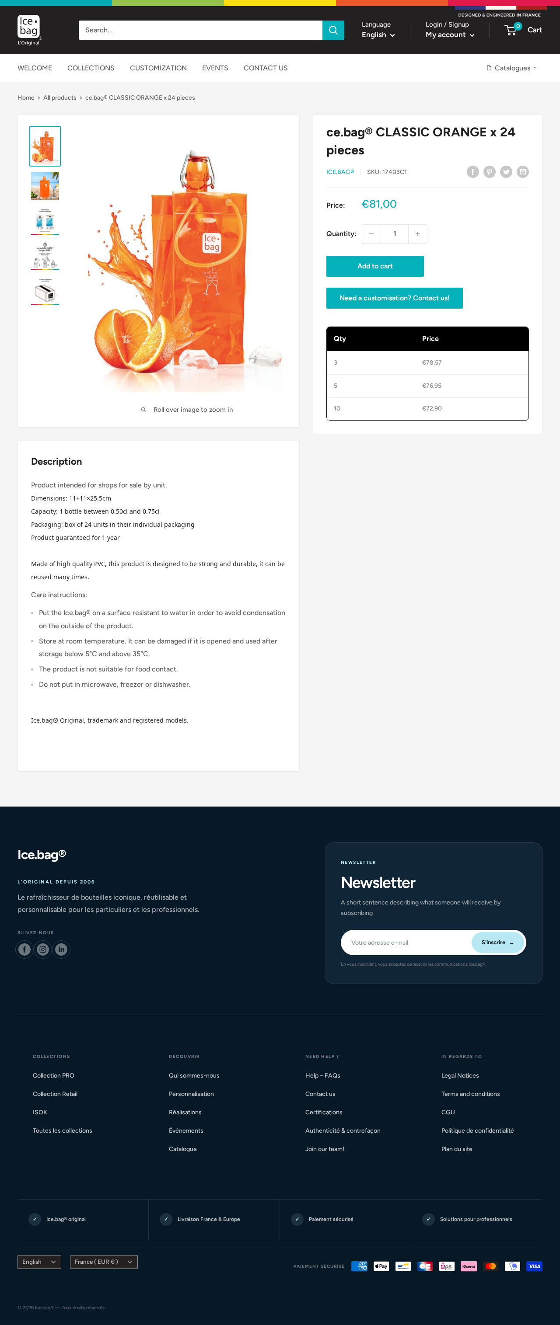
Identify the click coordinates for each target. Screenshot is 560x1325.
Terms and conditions (474, 1094)
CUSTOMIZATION (158, 68)
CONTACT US (266, 68)
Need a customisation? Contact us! (395, 298)
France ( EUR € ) (96, 1261)
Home (26, 97)
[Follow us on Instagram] (43, 949)
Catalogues (512, 68)
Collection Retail (59, 1094)
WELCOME (35, 68)
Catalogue (186, 1149)
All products (60, 97)
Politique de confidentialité (481, 1130)
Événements (190, 1130)
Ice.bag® (340, 172)
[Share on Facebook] (473, 171)
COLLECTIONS (91, 68)
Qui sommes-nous (198, 1075)
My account (447, 34)
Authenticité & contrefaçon (346, 1130)
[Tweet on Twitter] (506, 171)
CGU (451, 1112)
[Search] (333, 30)
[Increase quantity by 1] (418, 234)
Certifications (327, 1112)
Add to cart (375, 266)
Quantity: (341, 234)
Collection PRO (57, 1075)
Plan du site (460, 1149)
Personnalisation (195, 1094)
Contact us (324, 1094)
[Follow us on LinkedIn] (61, 949)
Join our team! (328, 1149)
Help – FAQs (326, 1075)
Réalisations (189, 1112)
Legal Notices (463, 1075)
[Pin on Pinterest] (489, 171)
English (32, 1261)
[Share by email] (523, 171)
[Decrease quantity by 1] (371, 234)
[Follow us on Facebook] (24, 949)
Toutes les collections (66, 1130)
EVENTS (215, 68)
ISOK (44, 1112)
